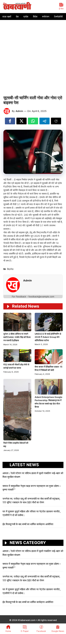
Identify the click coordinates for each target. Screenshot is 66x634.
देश (17, 16)
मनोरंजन (45, 16)
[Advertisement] (33, 54)
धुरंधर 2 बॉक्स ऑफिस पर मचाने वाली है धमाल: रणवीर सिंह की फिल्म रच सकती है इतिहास (17, 337)
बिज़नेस (10, 269)
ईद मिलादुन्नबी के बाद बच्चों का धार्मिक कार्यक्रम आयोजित (28, 524)
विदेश (35, 16)
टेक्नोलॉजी (58, 16)
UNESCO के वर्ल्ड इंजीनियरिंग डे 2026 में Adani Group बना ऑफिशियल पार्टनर (48, 337)
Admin (19, 111)
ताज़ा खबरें (6, 16)
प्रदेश (25, 16)
